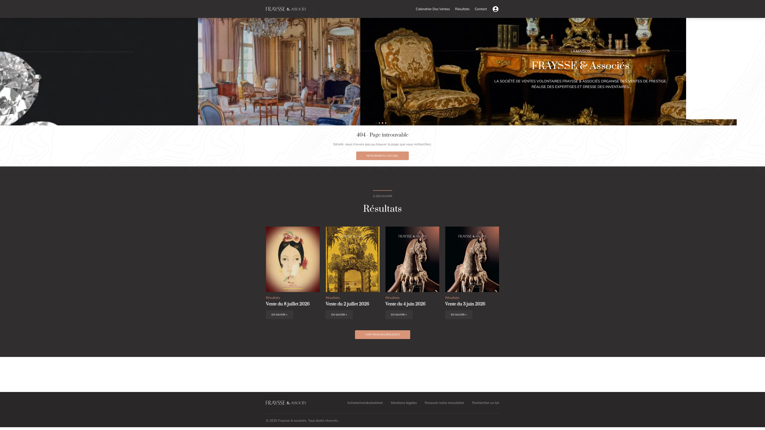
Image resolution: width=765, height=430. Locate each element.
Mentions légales (404, 403)
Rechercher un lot (485, 403)
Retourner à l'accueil (382, 155)
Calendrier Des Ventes (433, 9)
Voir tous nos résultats (382, 334)
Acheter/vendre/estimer (365, 403)
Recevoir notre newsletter (444, 403)
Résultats (462, 9)
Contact (481, 9)
